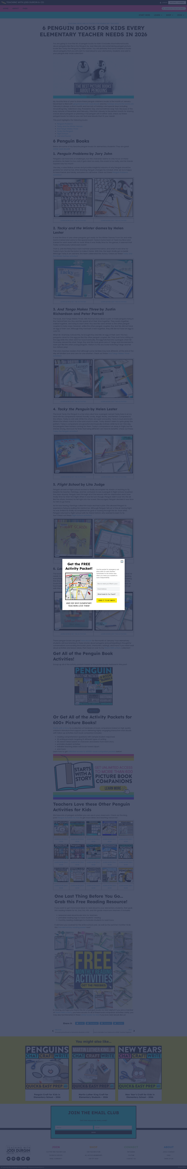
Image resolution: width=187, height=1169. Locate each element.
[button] (122, 561)
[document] (93, 584)
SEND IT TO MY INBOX (106, 600)
